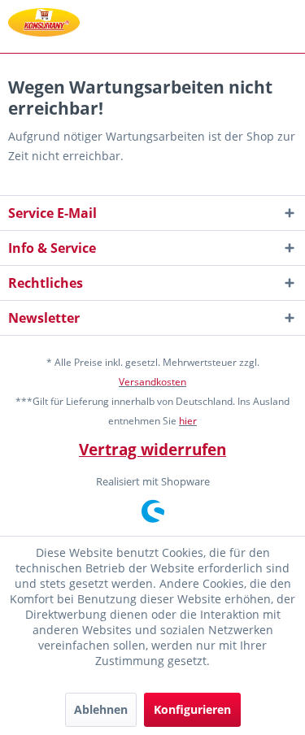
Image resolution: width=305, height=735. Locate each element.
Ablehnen (101, 709)
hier (188, 421)
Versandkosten (152, 382)
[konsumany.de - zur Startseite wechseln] (44, 22)
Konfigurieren (192, 709)
